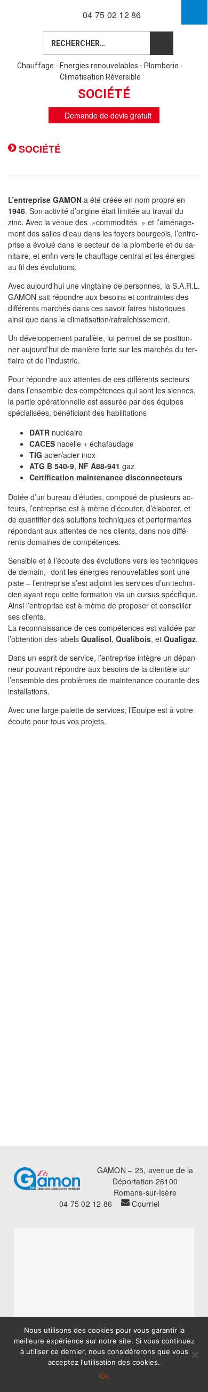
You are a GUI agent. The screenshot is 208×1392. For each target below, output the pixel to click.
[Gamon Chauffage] (36, 13)
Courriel (145, 1203)
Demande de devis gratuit (106, 115)
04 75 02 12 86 (112, 15)
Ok (104, 1376)
